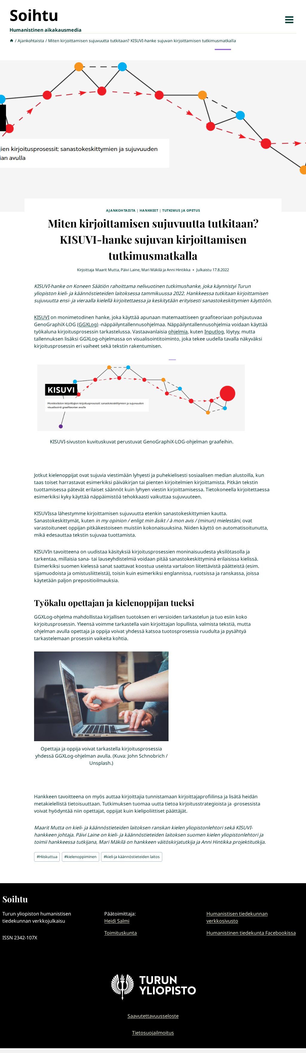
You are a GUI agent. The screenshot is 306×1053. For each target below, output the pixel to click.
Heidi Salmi (116, 921)
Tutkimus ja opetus (181, 210)
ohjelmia (178, 331)
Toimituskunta (120, 933)
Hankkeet (149, 210)
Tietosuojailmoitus (153, 1032)
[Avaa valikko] (289, 19)
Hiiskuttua (47, 856)
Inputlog (214, 331)
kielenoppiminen (80, 856)
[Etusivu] (12, 40)
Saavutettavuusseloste (153, 1016)
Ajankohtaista (120, 210)
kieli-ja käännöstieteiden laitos (132, 856)
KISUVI (41, 317)
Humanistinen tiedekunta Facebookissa (251, 933)
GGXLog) (88, 324)
